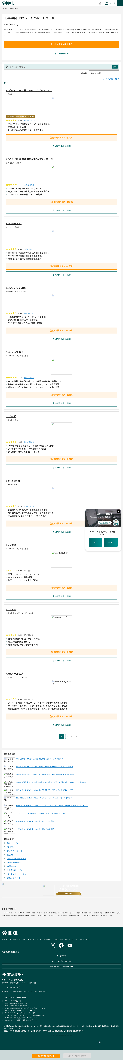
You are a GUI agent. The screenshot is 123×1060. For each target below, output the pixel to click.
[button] (61, 67)
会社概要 (5, 991)
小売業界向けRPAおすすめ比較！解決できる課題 (35, 821)
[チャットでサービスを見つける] (110, 1045)
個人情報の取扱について (18, 939)
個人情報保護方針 (16, 991)
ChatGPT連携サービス (16, 859)
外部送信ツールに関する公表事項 (39, 939)
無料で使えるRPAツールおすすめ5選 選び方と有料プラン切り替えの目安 (44, 790)
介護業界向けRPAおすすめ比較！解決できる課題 (35, 829)
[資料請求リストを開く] (107, 3)
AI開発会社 (12, 866)
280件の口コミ (29, 120)
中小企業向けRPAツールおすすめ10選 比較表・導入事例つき (39, 759)
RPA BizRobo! (14, 223)
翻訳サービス (13, 843)
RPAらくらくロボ (16, 287)
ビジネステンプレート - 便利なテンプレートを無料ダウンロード (26, 1015)
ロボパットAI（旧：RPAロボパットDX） (29, 90)
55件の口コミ (29, 185)
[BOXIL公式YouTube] (70, 946)
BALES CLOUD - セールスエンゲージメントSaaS (21, 1013)
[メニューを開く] (120, 3)
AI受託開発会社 (14, 862)
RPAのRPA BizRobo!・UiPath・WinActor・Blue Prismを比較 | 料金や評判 (44, 798)
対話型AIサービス (15, 870)
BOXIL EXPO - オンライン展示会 (16, 1006)
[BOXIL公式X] (53, 945)
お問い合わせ (69, 939)
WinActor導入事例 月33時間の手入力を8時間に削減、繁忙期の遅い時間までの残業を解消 (51, 782)
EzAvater (11, 609)
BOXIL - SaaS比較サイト (13, 1001)
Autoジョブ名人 (15, 352)
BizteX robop (13, 480)
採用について (28, 991)
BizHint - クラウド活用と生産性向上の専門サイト (21, 1020)
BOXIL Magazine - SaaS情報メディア (17, 1003)
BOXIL (5, 8)
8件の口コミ (29, 313)
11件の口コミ (29, 506)
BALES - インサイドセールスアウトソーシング (20, 1010)
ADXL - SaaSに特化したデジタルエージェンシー (21, 1018)
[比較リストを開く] (100, 3)
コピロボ (11, 416)
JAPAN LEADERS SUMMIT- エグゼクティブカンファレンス (25, 1008)
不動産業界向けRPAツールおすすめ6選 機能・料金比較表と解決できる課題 (45, 774)
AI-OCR (10, 847)
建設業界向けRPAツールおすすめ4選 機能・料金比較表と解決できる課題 (44, 767)
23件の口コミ (29, 442)
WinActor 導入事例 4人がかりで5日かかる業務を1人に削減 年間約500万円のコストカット (52, 806)
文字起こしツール (15, 851)
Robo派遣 (11, 545)
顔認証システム (14, 878)
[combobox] (104, 73)
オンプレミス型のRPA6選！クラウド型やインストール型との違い (41, 813)
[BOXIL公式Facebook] (61, 945)
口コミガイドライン (82, 939)
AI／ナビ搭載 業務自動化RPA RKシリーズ (29, 159)
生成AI (10, 855)
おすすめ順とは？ (111, 79)
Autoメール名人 (15, 673)
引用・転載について (41, 991)
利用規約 (5, 939)
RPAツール (14, 8)
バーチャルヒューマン (17, 874)
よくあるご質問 (57, 939)
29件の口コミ (29, 249)
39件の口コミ (29, 378)
